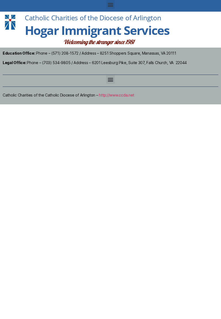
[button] (110, 4)
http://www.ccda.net (116, 95)
